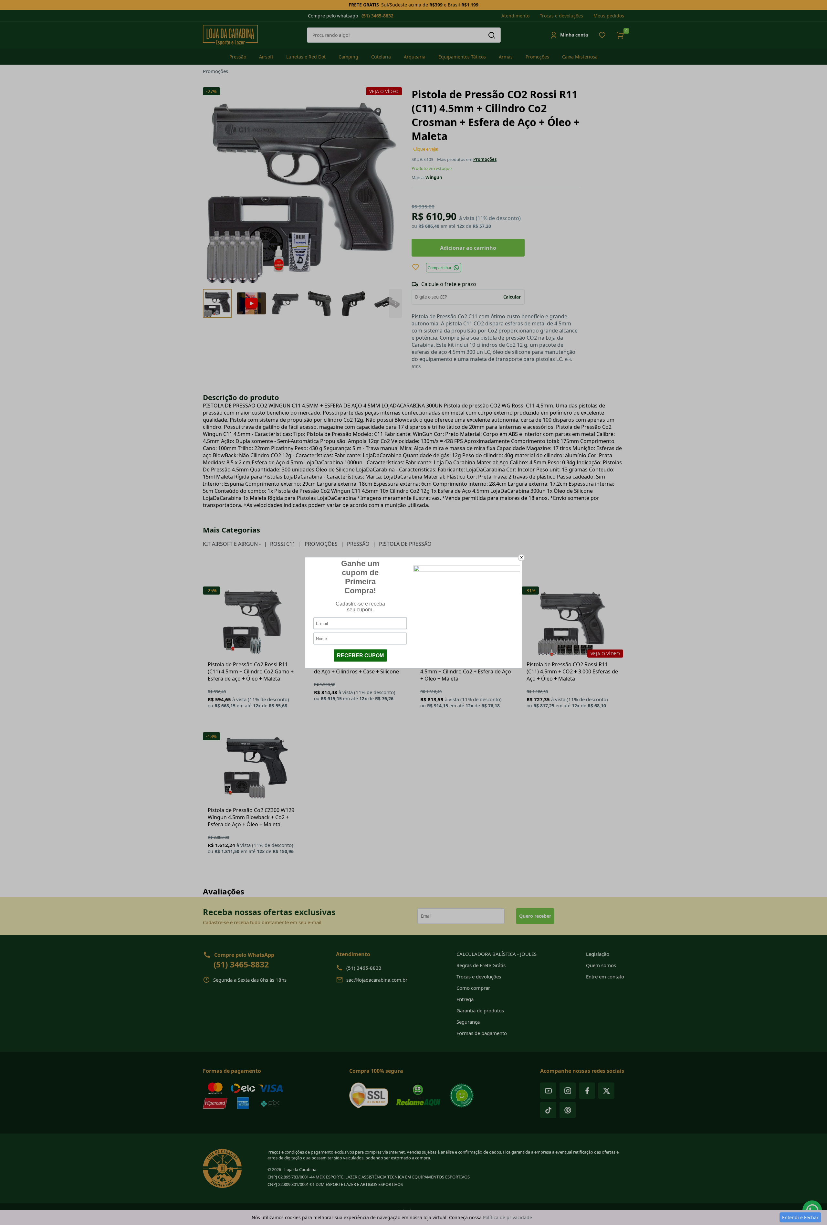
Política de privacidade (507, 1217)
